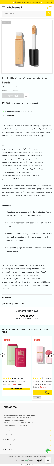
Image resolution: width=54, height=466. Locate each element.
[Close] (43, 450)
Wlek (31, 465)
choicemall (14, 7)
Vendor (4, 90)
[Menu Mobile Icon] (4, 7)
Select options (16, 389)
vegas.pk (15, 90)
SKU (3, 87)
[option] (27, 45)
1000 (8, 103)
